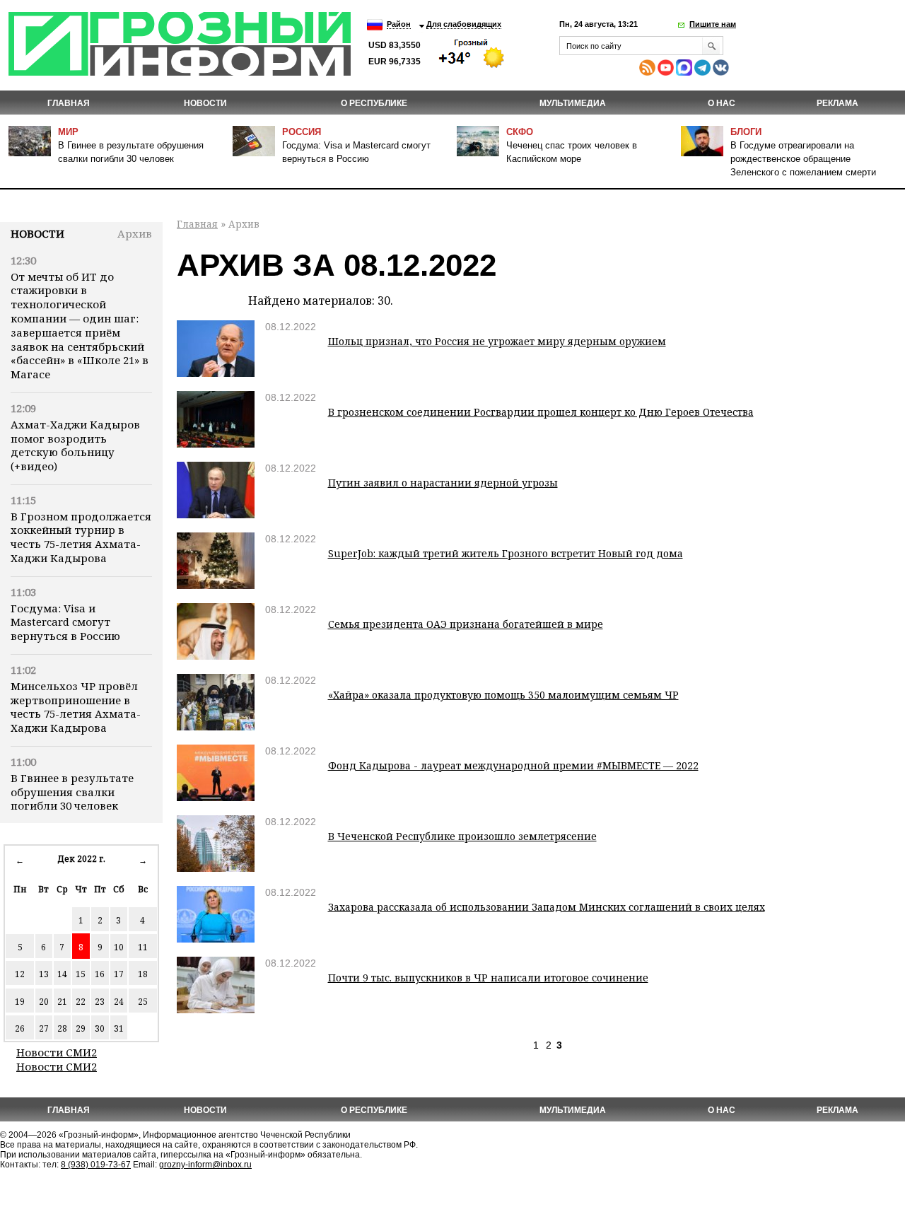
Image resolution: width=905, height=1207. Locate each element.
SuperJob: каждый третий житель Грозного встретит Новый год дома (505, 553)
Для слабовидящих (463, 24)
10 (119, 947)
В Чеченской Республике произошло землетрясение (462, 836)
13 (44, 974)
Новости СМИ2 (56, 1052)
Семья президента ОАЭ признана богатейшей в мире (465, 624)
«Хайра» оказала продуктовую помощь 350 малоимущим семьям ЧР (503, 694)
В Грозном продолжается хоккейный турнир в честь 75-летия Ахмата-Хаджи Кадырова (81, 537)
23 (100, 1002)
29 (81, 1028)
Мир (68, 132)
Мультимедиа (572, 103)
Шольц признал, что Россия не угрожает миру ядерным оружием (497, 341)
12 (20, 974)
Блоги (745, 132)
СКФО (519, 132)
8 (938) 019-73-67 (96, 1165)
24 (119, 1002)
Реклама (837, 103)
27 (44, 1028)
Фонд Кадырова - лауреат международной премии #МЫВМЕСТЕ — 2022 (513, 765)
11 (143, 947)
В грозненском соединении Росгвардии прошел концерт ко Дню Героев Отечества (541, 412)
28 (62, 1028)
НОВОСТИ (205, 103)
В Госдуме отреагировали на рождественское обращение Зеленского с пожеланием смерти (803, 158)
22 (81, 1002)
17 (119, 974)
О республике (374, 103)
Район (399, 24)
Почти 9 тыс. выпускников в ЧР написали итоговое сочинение (488, 977)
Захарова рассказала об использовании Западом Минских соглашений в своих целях (546, 907)
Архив (134, 233)
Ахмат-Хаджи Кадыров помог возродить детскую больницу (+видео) (75, 445)
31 (119, 1028)
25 (143, 1002)
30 (100, 1028)
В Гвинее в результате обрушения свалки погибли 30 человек (72, 792)
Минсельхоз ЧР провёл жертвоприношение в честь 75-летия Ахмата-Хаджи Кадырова (76, 707)
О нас (721, 103)
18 (143, 974)
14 (62, 974)
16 (100, 974)
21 (62, 1002)
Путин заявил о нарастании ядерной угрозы (443, 482)
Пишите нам (712, 24)
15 (81, 974)
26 (20, 1028)
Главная (68, 103)
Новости (37, 233)
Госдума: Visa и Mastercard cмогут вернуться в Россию (65, 622)
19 (20, 1002)
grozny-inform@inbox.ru (205, 1165)
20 (44, 1002)
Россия (301, 132)
